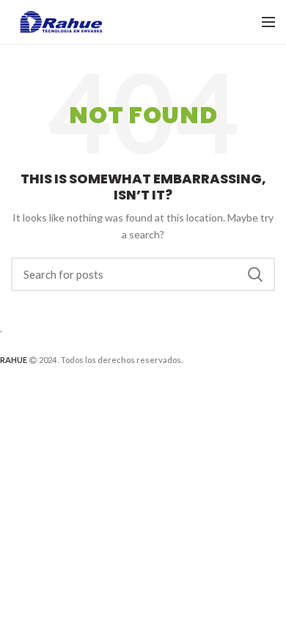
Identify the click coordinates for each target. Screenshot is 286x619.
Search (255, 274)
